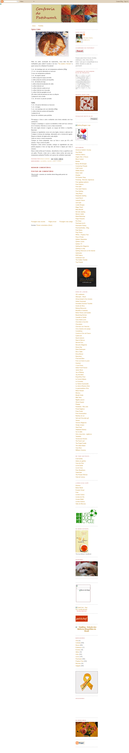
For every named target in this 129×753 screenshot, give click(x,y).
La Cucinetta (79, 381)
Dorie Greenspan (80, 349)
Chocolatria (79, 324)
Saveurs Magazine (81, 422)
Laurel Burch (79, 198)
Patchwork (79, 659)
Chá (77, 640)
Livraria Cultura (80, 494)
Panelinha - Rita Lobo (82, 406)
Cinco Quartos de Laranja (83, 329)
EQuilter (78, 175)
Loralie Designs (80, 205)
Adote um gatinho (81, 461)
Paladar (78, 404)
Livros (59, 161)
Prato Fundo (79, 411)
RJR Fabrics (79, 255)
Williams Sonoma (81, 450)
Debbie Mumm (80, 170)
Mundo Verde (79, 395)
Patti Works (79, 230)
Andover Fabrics (80, 154)
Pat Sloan (78, 221)
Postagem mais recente (38, 221)
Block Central (79, 159)
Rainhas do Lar (80, 416)
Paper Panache (80, 218)
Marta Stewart (80, 390)
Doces (49, 161)
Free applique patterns (82, 182)
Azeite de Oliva (80, 306)
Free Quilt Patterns (81, 189)
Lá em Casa (79, 468)
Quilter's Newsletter (81, 239)
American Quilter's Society (83, 150)
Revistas (78, 663)
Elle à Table (79, 351)
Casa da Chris (80, 463)
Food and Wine (80, 358)
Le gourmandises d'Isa (82, 388)
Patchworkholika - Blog (82, 228)
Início (33, 26)
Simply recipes (80, 425)
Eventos (78, 650)
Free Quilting (79, 191)
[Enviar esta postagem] (52, 158)
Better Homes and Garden (83, 312)
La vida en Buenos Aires (83, 386)
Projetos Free (79, 661)
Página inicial (52, 221)
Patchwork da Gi (80, 223)
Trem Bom (79, 448)
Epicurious (79, 356)
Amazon (78, 485)
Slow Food (79, 427)
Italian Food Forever (81, 367)
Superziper (79, 472)
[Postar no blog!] (56, 159)
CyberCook (83, 611)
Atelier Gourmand (81, 301)
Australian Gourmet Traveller (84, 303)
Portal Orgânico (80, 409)
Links (54, 161)
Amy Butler (79, 152)
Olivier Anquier (80, 402)
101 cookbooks (80, 294)
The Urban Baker (80, 445)
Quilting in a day (80, 248)
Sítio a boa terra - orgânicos (84, 434)
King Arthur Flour (80, 377)
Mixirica (78, 393)
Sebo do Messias (81, 504)
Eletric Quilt (79, 173)
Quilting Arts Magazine (82, 246)
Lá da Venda (79, 465)
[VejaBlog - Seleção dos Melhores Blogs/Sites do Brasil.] (87, 628)
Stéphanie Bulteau (81, 429)
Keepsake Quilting (81, 196)
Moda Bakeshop (80, 216)
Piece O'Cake (80, 237)
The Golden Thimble (81, 260)
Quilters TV (79, 244)
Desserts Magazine (81, 345)
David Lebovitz (80, 338)
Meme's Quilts (80, 214)
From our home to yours (83, 361)
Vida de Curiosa (80, 477)
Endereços (79, 647)
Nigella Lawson (80, 400)
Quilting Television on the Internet (85, 250)
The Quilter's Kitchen (64, 64)
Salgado (78, 666)
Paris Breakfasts (80, 470)
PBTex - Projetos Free (82, 234)
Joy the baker (80, 374)
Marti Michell (79, 209)
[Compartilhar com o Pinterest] (62, 159)
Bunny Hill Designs (81, 163)
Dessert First (79, 342)
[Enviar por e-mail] (55, 159)
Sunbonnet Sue (80, 257)
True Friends (79, 262)
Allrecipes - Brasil (81, 296)
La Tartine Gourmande (82, 384)
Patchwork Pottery (81, 225)
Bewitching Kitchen (81, 315)
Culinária (43, 161)
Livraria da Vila (80, 497)
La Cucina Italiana (81, 379)
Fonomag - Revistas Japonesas (85, 179)
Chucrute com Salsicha (82, 326)
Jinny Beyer (79, 193)
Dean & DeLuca (80, 340)
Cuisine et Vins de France (83, 333)
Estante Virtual (80, 490)
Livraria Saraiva (80, 501)
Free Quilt (78, 186)
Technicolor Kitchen (81, 439)
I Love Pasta (79, 365)
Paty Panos (79, 232)
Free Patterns (80, 184)
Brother (78, 161)
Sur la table (79, 432)
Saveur (78, 420)
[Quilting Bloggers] (83, 125)
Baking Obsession (81, 308)
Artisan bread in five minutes (84, 299)
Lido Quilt (78, 202)
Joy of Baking (80, 372)
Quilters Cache (80, 241)
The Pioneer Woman (81, 474)
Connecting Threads (81, 166)
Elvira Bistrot (79, 354)
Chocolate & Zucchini (82, 322)
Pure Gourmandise (81, 413)
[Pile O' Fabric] (86, 286)
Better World (79, 488)
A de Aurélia (79, 458)
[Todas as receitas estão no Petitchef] (82, 621)
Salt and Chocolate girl (82, 418)
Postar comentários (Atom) (44, 225)
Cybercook (79, 335)
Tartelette (78, 436)
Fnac (77, 492)
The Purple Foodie (81, 443)
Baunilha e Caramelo (82, 310)
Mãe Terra (78, 397)
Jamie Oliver (79, 370)
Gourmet (78, 363)
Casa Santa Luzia (81, 319)
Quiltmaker (79, 253)
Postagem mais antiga (66, 221)
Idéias (77, 652)
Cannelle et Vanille (81, 317)
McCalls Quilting (80, 212)
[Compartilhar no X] (58, 159)
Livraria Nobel (80, 499)
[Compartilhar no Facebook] (60, 159)
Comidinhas (79, 331)
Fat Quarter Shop (81, 177)
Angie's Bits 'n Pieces (82, 157)
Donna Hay (79, 347)
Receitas (79, 611)
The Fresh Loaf (80, 441)
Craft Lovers (79, 168)
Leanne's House (80, 200)
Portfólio (40, 26)
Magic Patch (79, 207)
